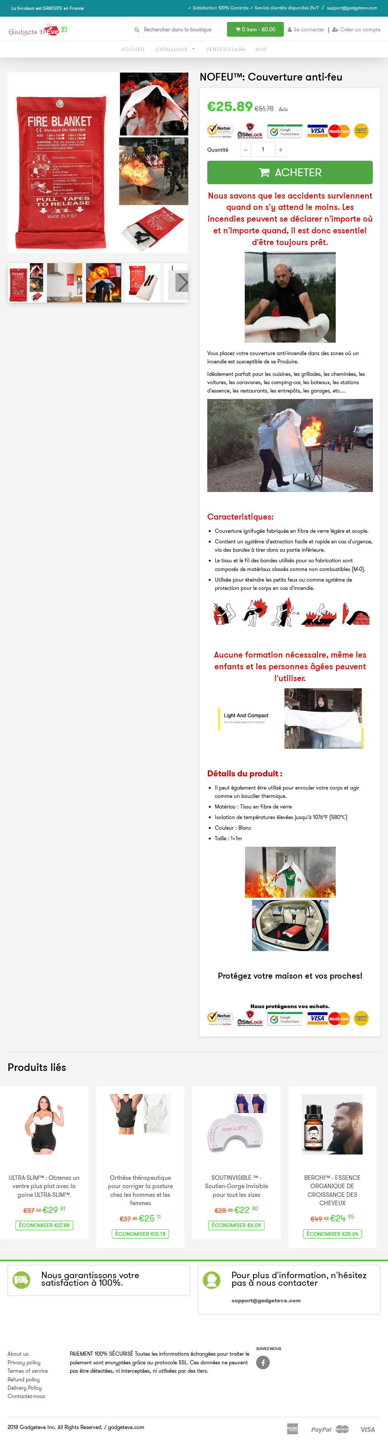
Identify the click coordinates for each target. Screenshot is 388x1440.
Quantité (217, 149)
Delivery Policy (25, 1387)
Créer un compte (360, 29)
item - (258, 29)
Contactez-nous (26, 1396)
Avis (261, 49)
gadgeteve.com (126, 1427)
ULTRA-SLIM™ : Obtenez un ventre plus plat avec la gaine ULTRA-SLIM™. (44, 1186)
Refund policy (24, 1379)
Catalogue (172, 49)
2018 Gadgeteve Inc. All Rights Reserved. (55, 1427)
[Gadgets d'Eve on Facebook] (263, 1362)
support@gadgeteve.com (352, 8)
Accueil (133, 49)
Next (181, 282)
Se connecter (309, 29)
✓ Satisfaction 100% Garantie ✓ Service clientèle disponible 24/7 (253, 8)
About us (18, 1353)
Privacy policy (24, 1362)
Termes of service (28, 1370)
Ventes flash (225, 49)
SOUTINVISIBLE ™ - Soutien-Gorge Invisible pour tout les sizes (236, 1186)
